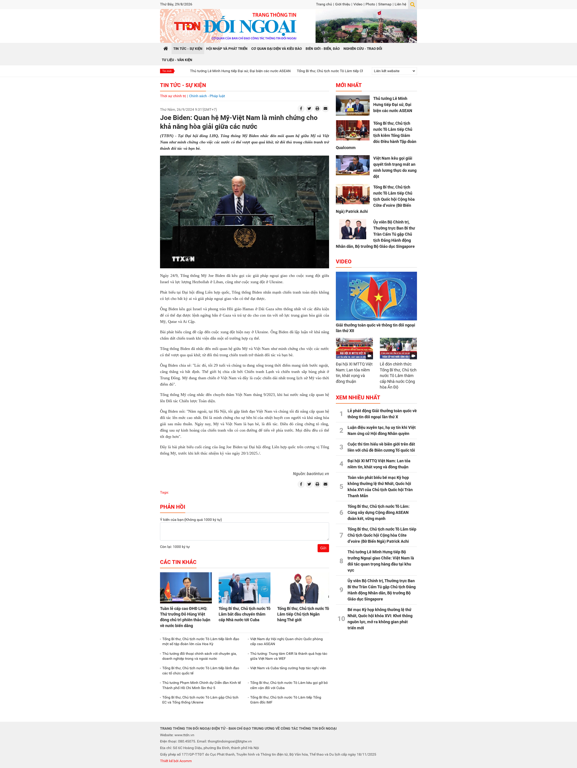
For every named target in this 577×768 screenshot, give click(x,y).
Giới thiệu (342, 4)
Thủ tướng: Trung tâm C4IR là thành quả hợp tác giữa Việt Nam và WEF (288, 656)
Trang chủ (324, 4)
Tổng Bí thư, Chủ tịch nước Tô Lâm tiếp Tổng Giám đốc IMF (285, 699)
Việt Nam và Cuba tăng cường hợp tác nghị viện (288, 668)
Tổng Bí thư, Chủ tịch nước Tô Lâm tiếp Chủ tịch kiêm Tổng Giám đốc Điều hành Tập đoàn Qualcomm (346, 71)
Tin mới (167, 71)
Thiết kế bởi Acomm (176, 761)
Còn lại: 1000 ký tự (175, 547)
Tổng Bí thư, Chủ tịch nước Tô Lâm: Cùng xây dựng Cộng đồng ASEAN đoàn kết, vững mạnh (379, 512)
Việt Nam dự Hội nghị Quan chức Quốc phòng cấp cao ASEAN (286, 641)
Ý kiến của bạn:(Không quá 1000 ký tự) (191, 519)
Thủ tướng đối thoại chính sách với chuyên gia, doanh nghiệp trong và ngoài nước (199, 656)
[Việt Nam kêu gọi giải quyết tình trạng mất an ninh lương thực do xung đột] (353, 165)
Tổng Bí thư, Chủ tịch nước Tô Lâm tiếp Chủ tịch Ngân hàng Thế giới (303, 614)
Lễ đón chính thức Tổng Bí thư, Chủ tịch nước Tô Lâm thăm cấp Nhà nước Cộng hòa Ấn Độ (398, 375)
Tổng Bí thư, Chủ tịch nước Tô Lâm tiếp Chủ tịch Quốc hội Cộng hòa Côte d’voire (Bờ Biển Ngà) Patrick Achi (375, 199)
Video (357, 4)
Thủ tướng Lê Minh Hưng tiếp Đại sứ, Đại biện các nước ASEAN (209, 71)
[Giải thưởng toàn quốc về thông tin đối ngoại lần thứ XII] (376, 296)
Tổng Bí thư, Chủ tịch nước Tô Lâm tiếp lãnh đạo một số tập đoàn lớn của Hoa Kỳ (200, 641)
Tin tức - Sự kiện (183, 85)
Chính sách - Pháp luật (207, 96)
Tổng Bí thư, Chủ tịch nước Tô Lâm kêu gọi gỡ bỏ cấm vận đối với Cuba (289, 685)
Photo (370, 4)
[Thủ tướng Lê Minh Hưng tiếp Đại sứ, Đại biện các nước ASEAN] (353, 105)
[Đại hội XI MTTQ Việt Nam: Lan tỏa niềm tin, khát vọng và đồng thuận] (354, 348)
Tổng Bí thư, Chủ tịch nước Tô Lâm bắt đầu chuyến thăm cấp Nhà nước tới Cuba (244, 614)
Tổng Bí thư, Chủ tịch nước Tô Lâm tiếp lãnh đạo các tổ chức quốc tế (200, 670)
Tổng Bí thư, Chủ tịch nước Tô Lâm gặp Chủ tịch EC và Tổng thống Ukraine (200, 699)
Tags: (164, 492)
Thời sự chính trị (173, 96)
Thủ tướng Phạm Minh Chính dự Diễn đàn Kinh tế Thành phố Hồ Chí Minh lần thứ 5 (201, 685)
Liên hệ (400, 4)
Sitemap (385, 4)
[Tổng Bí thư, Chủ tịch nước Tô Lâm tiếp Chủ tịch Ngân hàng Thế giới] (303, 587)
